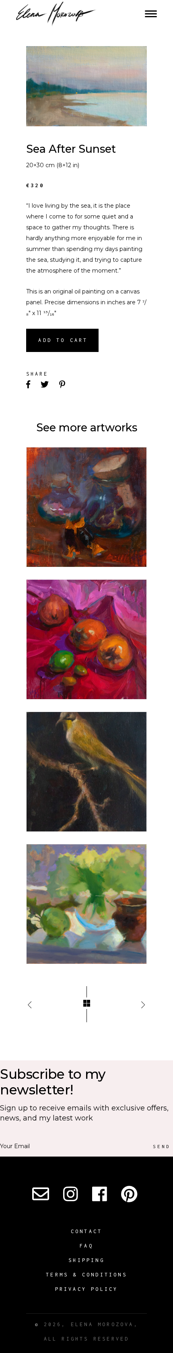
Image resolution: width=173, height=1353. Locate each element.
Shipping (86, 1260)
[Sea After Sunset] (86, 86)
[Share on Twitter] (45, 385)
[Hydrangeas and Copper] (86, 904)
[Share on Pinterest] (63, 385)
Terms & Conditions (86, 1275)
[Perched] (86, 771)
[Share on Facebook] (29, 385)
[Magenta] (86, 639)
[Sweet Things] (86, 507)
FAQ (86, 1246)
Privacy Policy (86, 1289)
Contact (86, 1231)
